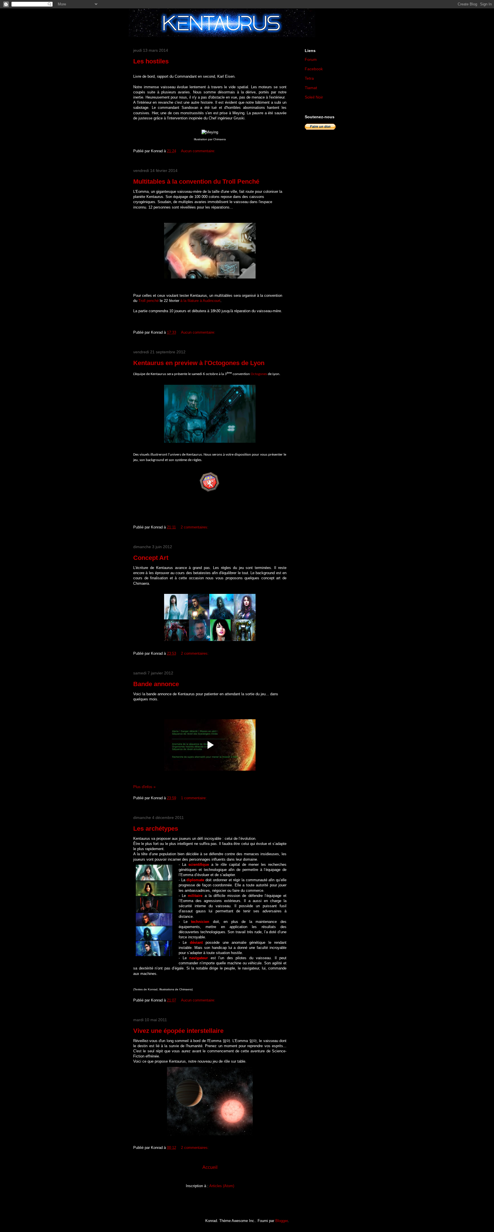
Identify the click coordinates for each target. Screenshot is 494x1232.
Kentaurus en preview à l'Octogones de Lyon (198, 362)
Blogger (281, 1221)
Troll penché (148, 301)
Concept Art (150, 557)
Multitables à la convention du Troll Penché (196, 181)
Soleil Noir (314, 97)
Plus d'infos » (144, 787)
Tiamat (311, 87)
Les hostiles (151, 61)
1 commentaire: (194, 798)
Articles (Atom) (221, 1186)
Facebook (314, 69)
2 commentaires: (195, 527)
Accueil (210, 1167)
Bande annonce (156, 684)
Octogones (259, 374)
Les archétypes (155, 828)
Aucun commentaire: (198, 151)
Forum (311, 59)
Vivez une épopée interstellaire (178, 1030)
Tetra (309, 78)
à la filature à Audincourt (200, 301)
